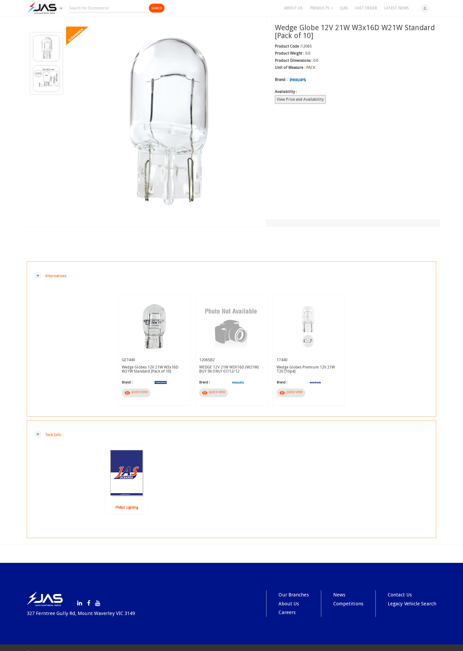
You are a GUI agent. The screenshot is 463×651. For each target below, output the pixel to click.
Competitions (348, 604)
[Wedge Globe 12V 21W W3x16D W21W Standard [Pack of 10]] (164, 121)
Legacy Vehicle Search (412, 604)
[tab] (231, 275)
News (339, 595)
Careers (287, 612)
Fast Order (366, 8)
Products (320, 8)
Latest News (396, 8)
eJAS (344, 8)
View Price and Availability (300, 99)
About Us (293, 8)
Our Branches (294, 595)
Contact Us (400, 595)
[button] (50, 275)
